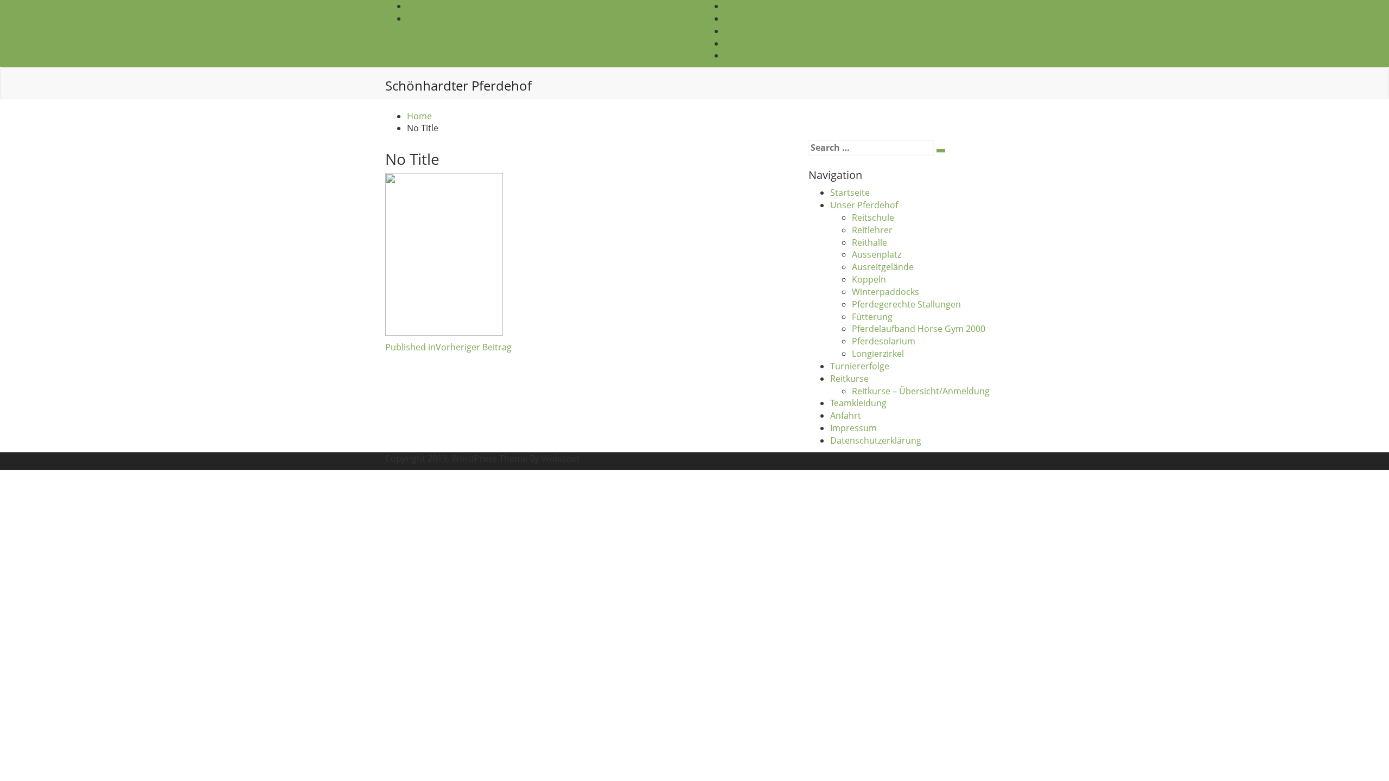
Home (419, 116)
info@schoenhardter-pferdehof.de (477, 18)
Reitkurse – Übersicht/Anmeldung (921, 391)
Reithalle (869, 242)
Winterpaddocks (885, 292)
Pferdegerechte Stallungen (906, 304)
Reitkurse (849, 379)
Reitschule (873, 217)
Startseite (850, 193)
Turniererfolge (859, 366)
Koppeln (869, 279)
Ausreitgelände (883, 267)
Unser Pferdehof (864, 205)
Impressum (853, 428)
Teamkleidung (858, 403)
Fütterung (872, 317)
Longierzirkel (878, 354)
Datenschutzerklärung (875, 440)
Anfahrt (845, 415)
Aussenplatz (876, 254)
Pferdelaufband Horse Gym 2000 (918, 329)
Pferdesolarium (883, 341)
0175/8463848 (435, 6)
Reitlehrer (872, 230)
